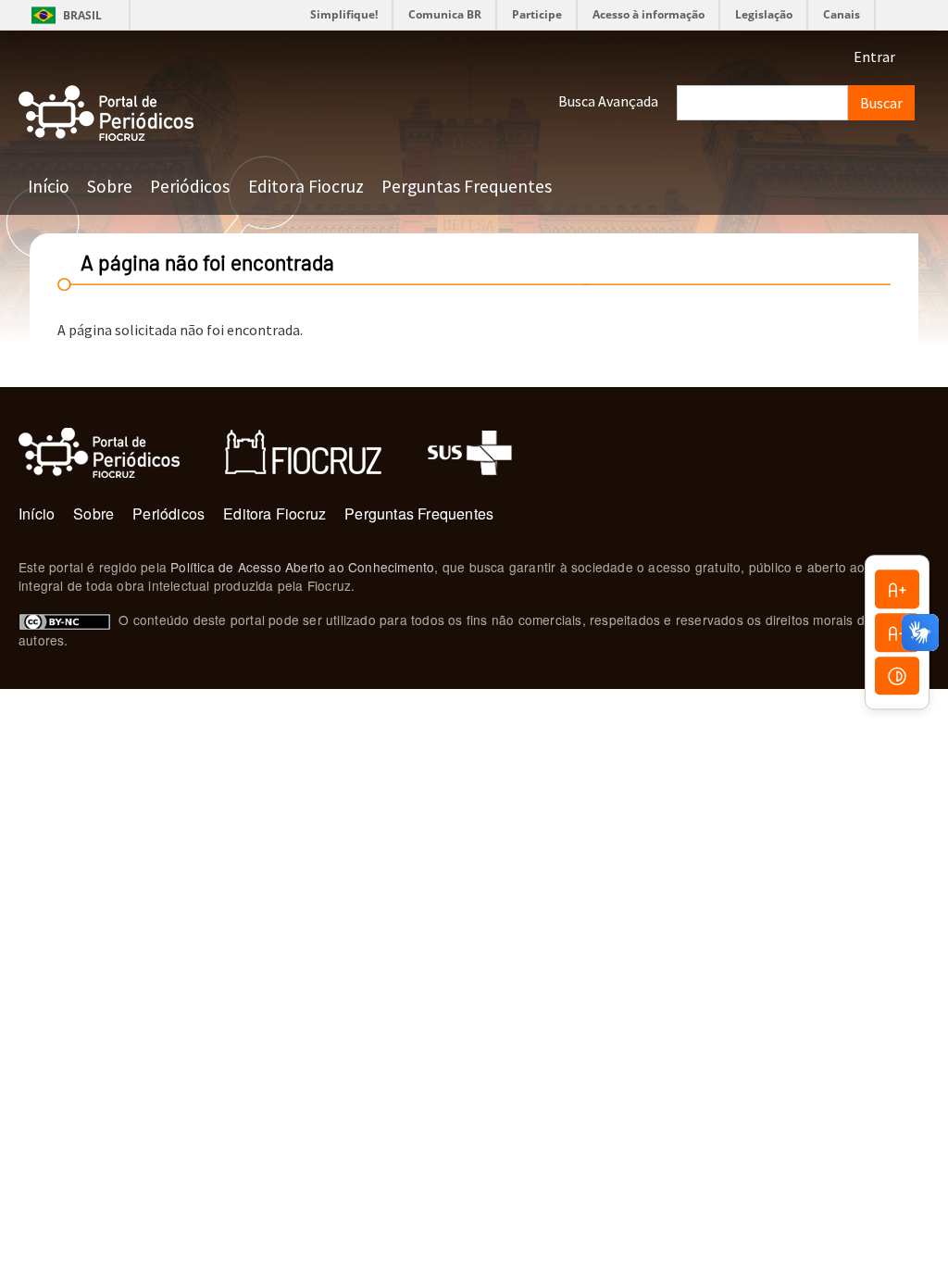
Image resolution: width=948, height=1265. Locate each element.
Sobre (109, 186)
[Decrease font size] (897, 632)
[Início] (106, 113)
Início (48, 186)
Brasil (63, 15)
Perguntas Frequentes (466, 186)
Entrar (874, 56)
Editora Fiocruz (306, 186)
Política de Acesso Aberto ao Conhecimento (302, 566)
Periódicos (190, 186)
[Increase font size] (897, 589)
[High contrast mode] (897, 676)
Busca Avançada (608, 101)
